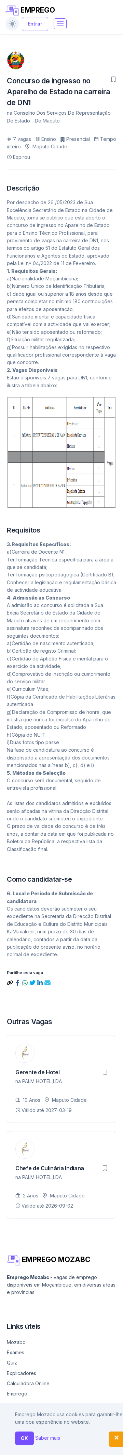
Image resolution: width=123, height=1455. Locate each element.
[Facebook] (18, 982)
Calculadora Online (28, 1383)
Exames (15, 1352)
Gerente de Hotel (37, 1072)
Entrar (35, 24)
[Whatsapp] (25, 982)
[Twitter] (33, 982)
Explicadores (21, 1373)
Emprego (17, 1393)
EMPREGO (37, 10)
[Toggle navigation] (60, 23)
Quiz (12, 1363)
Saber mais (47, 1438)
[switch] (12, 24)
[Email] (47, 982)
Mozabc (16, 1342)
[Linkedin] (40, 982)
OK (24, 1438)
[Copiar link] (10, 982)
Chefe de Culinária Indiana (49, 1168)
